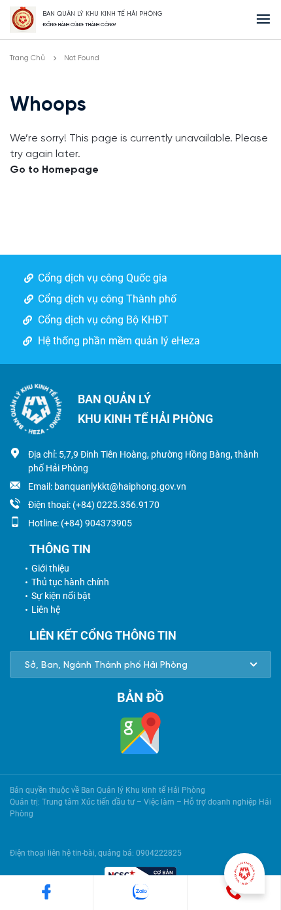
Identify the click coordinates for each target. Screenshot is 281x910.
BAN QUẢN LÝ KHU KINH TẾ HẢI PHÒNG (102, 14)
